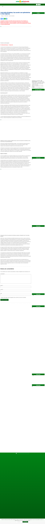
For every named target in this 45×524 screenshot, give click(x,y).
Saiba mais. (18, 521)
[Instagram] (38, 4)
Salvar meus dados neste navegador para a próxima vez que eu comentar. (13, 297)
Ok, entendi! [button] (25, 521)
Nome (1, 285)
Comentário (2, 273)
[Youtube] (40, 4)
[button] (15, 4)
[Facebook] (36, 4)
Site (1, 293)
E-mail (1, 289)
